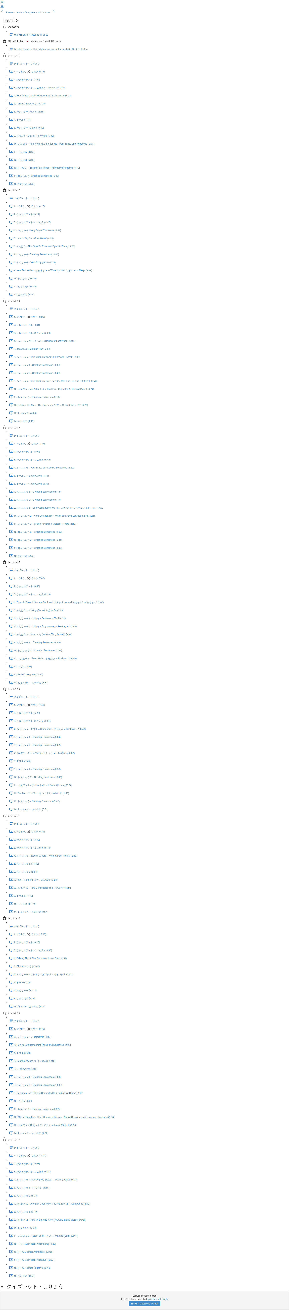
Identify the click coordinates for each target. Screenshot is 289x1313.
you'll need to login (158, 1299)
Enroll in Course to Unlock (144, 1303)
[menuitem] (2, 7)
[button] (2, 3)
